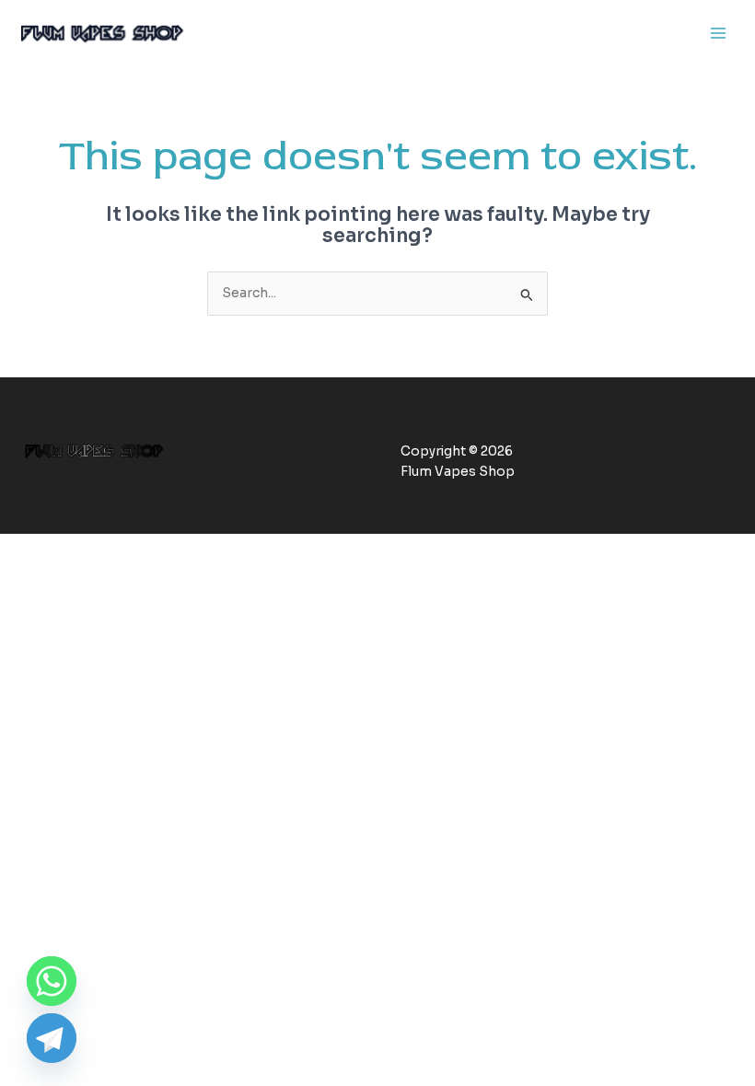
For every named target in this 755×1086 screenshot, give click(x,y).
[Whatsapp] (51, 981)
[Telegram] (51, 1038)
